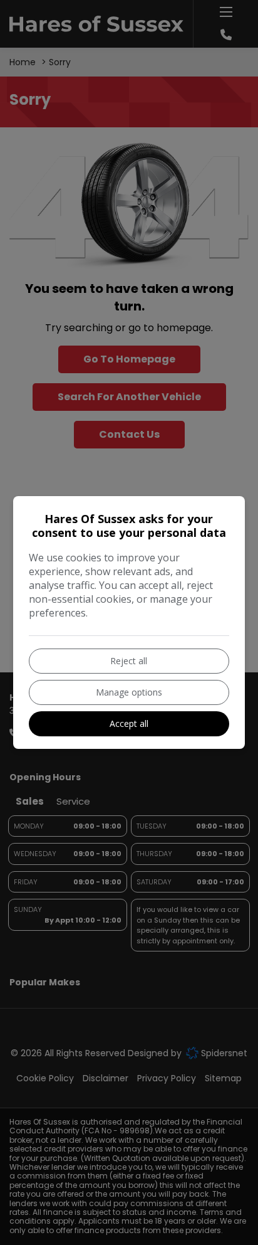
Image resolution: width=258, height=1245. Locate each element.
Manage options (129, 692)
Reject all (128, 661)
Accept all (129, 723)
